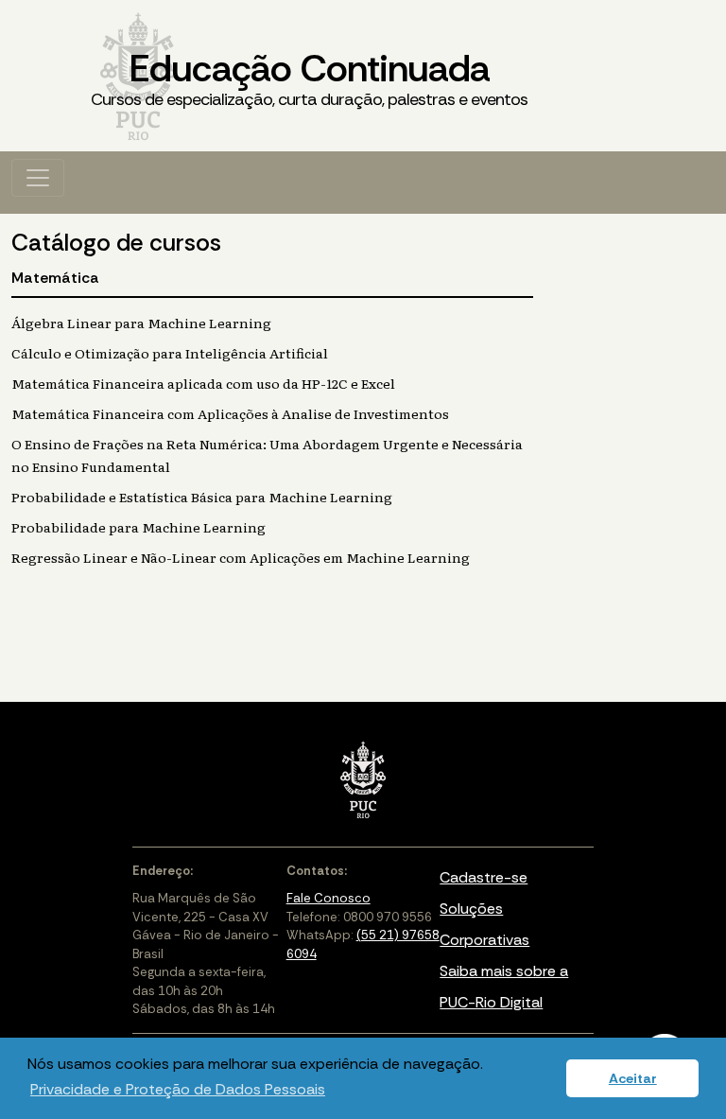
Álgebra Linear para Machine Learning (141, 322)
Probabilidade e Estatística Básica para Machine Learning (201, 496)
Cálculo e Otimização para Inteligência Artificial (169, 352)
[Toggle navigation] (37, 178)
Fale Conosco (328, 898)
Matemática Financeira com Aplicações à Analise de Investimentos (230, 413)
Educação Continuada (309, 77)
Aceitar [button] (633, 1078)
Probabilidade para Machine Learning (138, 526)
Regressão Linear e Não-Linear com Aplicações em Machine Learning (240, 557)
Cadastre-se (483, 877)
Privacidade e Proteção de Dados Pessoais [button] (177, 1089)
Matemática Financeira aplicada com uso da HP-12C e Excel (203, 383)
